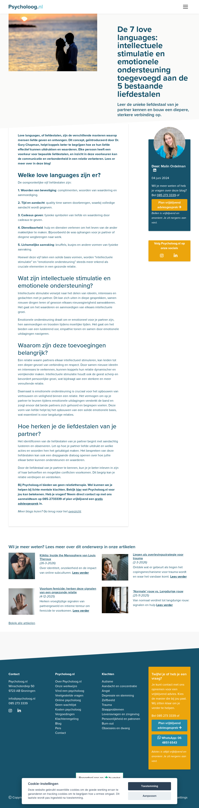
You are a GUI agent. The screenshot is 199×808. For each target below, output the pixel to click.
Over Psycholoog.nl (68, 681)
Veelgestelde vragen (69, 695)
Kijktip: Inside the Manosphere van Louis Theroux (68, 557)
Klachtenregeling (67, 719)
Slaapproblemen (113, 709)
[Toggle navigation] (185, 7)
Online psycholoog (68, 700)
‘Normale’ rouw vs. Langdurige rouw (158, 591)
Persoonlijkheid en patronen (121, 719)
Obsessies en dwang (116, 728)
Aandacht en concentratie (119, 686)
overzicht (74, 511)
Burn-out (108, 723)
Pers (58, 728)
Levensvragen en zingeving (120, 714)
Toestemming (149, 786)
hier (79, 489)
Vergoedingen (65, 714)
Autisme (107, 681)
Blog (58, 723)
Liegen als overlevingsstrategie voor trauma (158, 556)
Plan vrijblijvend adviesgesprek (169, 204)
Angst (106, 691)
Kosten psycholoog (68, 709)
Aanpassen (149, 795)
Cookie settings (176, 797)
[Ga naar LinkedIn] (176, 256)
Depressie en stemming (118, 695)
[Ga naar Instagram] (162, 256)
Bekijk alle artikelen (22, 623)
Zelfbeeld (108, 700)
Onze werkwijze (66, 686)
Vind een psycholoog (69, 691)
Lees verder (80, 572)
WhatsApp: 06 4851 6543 (171, 740)
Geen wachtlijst (65, 705)
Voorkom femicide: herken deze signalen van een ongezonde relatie (68, 590)
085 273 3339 (166, 195)
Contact (60, 733)
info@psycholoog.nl (22, 698)
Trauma (107, 705)
